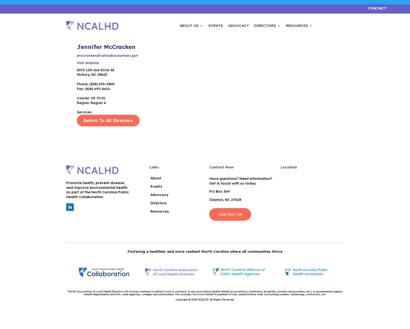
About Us (189, 26)
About (155, 178)
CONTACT (377, 8)
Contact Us (230, 214)
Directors (265, 26)
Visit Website (88, 63)
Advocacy (238, 26)
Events (216, 26)
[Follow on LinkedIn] (70, 207)
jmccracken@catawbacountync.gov (107, 55)
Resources (297, 26)
